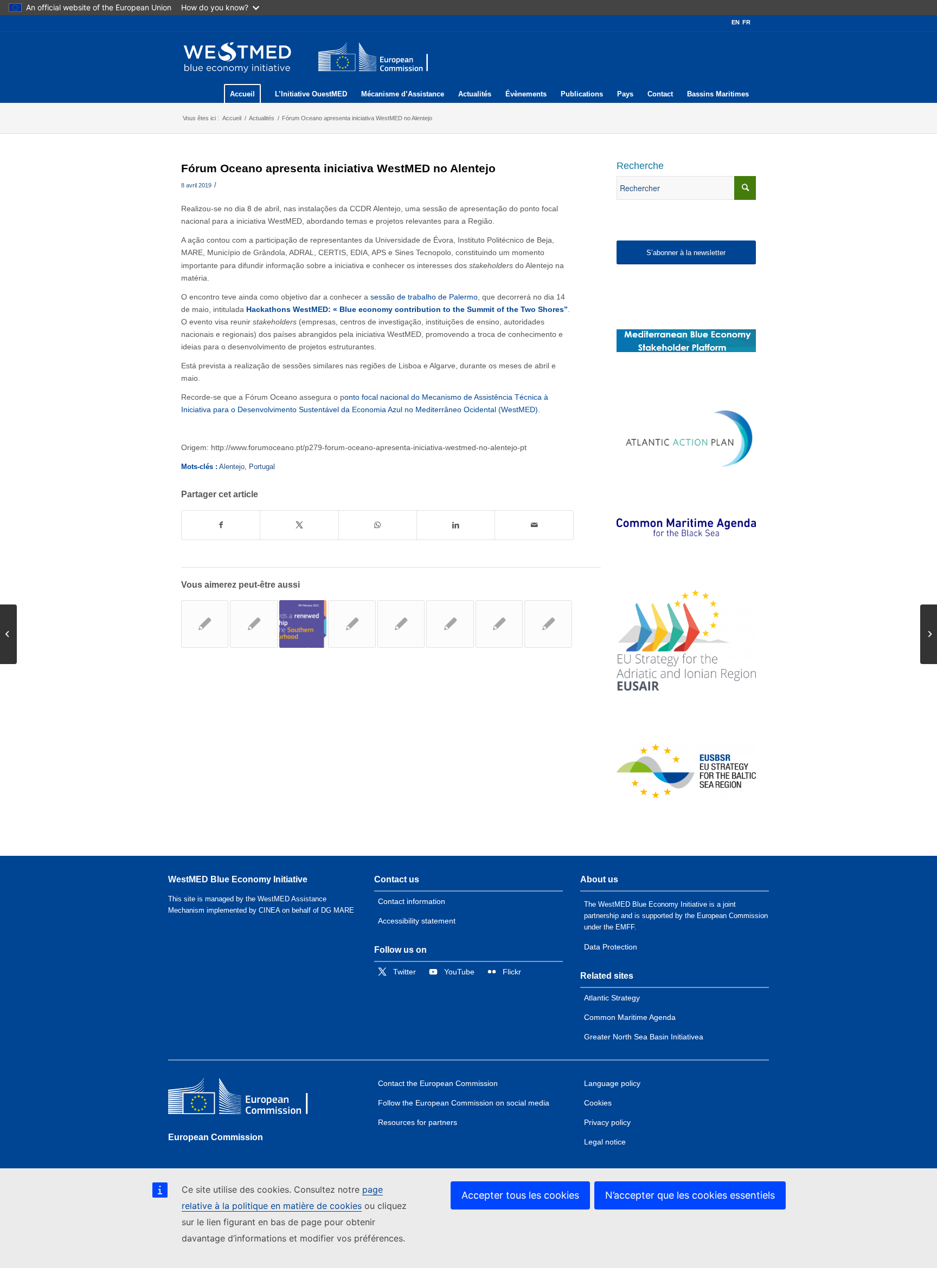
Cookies (598, 1102)
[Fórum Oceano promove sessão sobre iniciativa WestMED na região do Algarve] (204, 623)
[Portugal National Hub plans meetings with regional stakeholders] (499, 623)
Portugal (262, 467)
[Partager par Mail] (534, 525)
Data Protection (610, 946)
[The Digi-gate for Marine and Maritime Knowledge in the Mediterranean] (686, 340)
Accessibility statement (416, 920)
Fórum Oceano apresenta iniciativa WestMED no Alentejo (338, 168)
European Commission (215, 1137)
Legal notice (605, 1141)
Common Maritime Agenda (630, 1017)
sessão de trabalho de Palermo (424, 296)
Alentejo (232, 467)
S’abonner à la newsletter (686, 253)
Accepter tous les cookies (520, 1195)
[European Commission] (246, 1099)
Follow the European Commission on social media (463, 1102)
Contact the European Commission (438, 1083)
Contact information (411, 901)
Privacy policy (607, 1122)
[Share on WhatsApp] (377, 525)
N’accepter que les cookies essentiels (690, 1195)
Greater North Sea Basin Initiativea (643, 1036)
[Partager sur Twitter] (299, 525)
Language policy (612, 1083)
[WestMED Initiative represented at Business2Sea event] (548, 623)
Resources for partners (417, 1122)
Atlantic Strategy (612, 997)
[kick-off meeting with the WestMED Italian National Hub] (8, 634)
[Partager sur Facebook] (221, 525)
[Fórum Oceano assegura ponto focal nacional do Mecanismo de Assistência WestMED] (253, 623)
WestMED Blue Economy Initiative (237, 879)
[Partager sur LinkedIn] (456, 525)
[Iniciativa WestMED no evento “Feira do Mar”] (351, 623)
